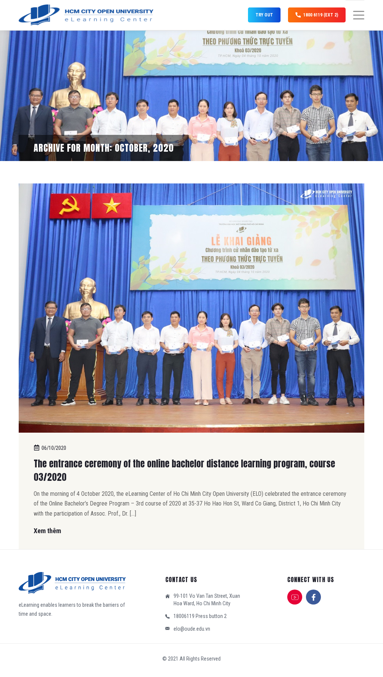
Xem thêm (47, 531)
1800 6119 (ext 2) (320, 15)
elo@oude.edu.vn (192, 629)
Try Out (264, 15)
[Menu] (355, 15)
